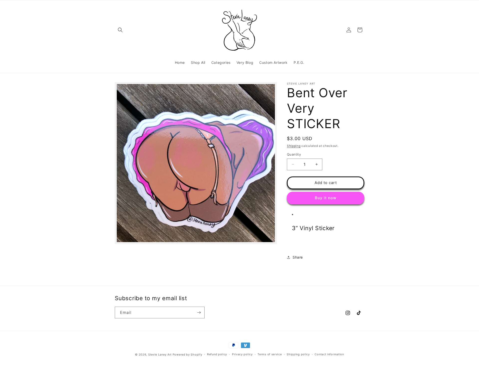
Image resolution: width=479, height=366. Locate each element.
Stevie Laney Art (160, 354)
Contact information (329, 354)
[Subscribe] (198, 312)
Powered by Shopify (187, 354)
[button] (120, 29)
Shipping (294, 146)
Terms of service (269, 354)
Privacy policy (242, 354)
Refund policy (217, 354)
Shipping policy (298, 354)
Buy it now (325, 197)
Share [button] (298, 257)
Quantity (294, 154)
